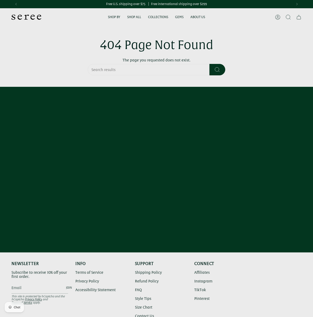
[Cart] (299, 17)
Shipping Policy (148, 272)
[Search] (217, 69)
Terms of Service (89, 272)
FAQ (138, 290)
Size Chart (143, 307)
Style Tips (143, 298)
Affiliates (202, 272)
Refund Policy (147, 281)
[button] (114, 17)
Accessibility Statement (95, 290)
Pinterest (202, 298)
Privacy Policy (33, 299)
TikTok (200, 290)
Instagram (203, 281)
